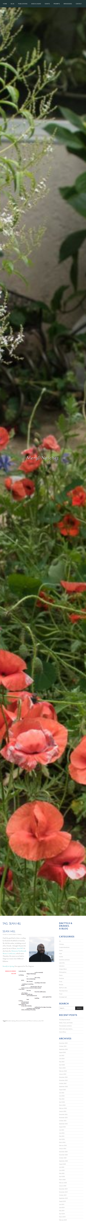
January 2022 (62, 1111)
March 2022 (62, 1105)
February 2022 (63, 1108)
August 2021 (62, 1127)
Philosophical (62, 972)
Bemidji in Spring (8, 966)
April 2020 (62, 1176)
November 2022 (63, 1080)
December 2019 (63, 1189)
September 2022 (63, 1086)
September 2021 (63, 1123)
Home (5, 4)
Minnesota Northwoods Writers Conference (27, 1021)
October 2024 (62, 1046)
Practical (61, 978)
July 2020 (61, 1167)
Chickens (61, 944)
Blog (12, 4)
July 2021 (61, 1130)
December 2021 (63, 1114)
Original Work (63, 969)
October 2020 (62, 1158)
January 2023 (62, 1074)
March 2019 (62, 1216)
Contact (79, 4)
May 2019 (61, 1210)
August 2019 (62, 1201)
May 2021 (61, 1136)
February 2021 (63, 1145)
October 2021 (62, 1120)
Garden (61, 956)
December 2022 (63, 1077)
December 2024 (63, 1043)
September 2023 (63, 1049)
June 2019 (61, 1207)
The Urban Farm (63, 990)
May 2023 (61, 1061)
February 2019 (63, 1220)
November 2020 (63, 1154)
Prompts (57, 4)
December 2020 (63, 1151)
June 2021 (61, 1133)
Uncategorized (63, 997)
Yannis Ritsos (62, 1032)
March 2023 (62, 1068)
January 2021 (62, 1148)
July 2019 (61, 1204)
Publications (22, 4)
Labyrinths (62, 963)
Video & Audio (36, 4)
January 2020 (62, 1185)
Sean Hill (9, 931)
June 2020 (61, 1170)
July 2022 (61, 1092)
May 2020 (61, 1173)
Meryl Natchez (43, 457)
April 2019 (62, 1213)
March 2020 (62, 1179)
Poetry (19, 934)
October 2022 (62, 1083)
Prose (60, 981)
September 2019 (63, 1198)
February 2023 (63, 1071)
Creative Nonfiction (64, 947)
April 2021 (62, 1139)
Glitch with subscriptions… (66, 1029)
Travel (60, 994)
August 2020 (62, 1164)
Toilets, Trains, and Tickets (66, 1022)
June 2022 (61, 1096)
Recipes (61, 984)
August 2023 (62, 1052)
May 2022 (61, 1099)
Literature (61, 966)
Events (47, 4)
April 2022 (62, 1102)
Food (60, 953)
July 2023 (61, 1055)
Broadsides (68, 4)
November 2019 (63, 1192)
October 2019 (62, 1195)
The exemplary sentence (65, 1025)
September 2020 (63, 1161)
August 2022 (62, 1089)
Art (60, 941)
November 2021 (63, 1117)
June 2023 (61, 1058)
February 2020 (63, 1182)
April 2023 (62, 1064)
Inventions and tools (64, 959)
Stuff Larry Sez (63, 987)
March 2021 (62, 1142)
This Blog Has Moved (64, 1019)
